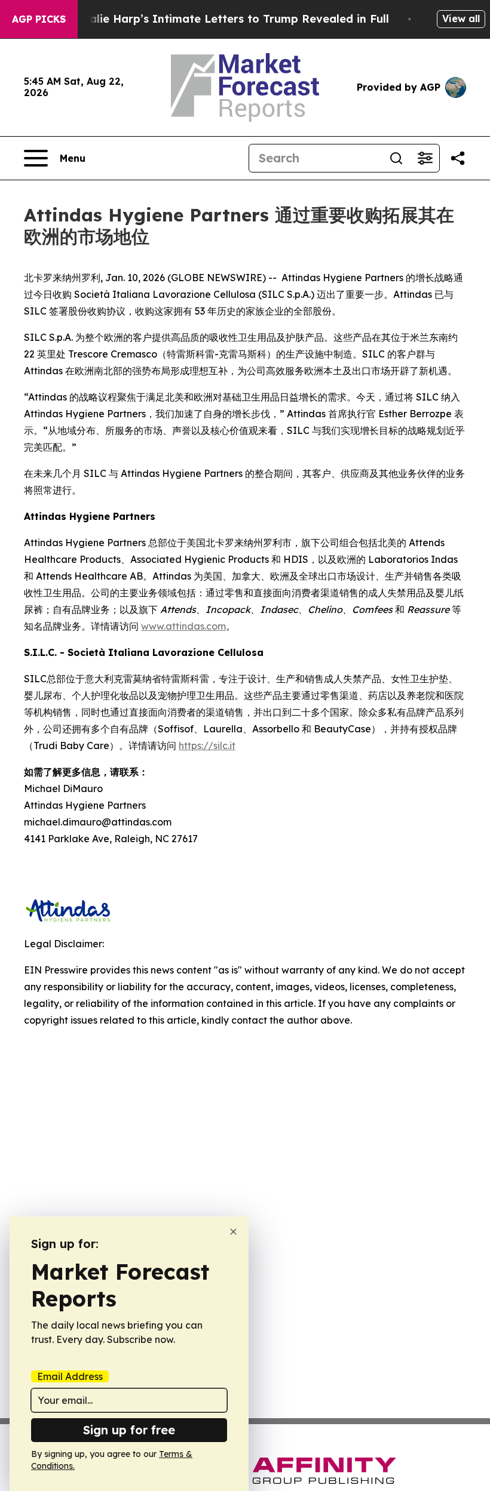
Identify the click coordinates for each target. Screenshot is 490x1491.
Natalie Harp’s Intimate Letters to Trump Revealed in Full (229, 19)
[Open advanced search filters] (425, 158)
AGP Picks (39, 19)
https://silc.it (207, 745)
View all (461, 18)
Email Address (70, 1376)
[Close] (233, 1231)
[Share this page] (457, 158)
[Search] (396, 158)
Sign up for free (129, 1429)
